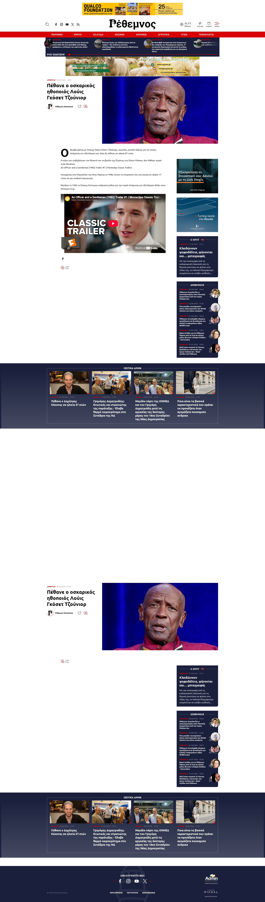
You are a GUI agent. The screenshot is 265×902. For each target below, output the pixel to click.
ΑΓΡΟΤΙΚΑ (163, 34)
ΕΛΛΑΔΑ (98, 34)
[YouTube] (67, 24)
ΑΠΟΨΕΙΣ (141, 34)
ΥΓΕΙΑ (184, 34)
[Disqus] (132, 394)
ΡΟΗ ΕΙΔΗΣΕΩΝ (56, 54)
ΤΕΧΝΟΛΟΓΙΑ (206, 34)
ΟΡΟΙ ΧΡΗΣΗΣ (116, 893)
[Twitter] (72, 24)
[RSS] (78, 24)
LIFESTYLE (51, 80)
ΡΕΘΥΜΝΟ (57, 34)
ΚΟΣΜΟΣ (119, 34)
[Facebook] (56, 24)
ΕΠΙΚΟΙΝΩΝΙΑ (148, 893)
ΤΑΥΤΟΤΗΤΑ (132, 893)
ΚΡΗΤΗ (78, 34)
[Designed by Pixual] (211, 892)
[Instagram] (61, 24)
